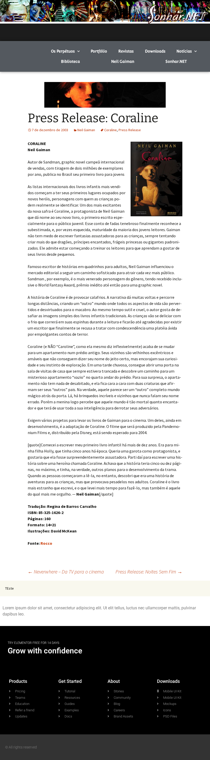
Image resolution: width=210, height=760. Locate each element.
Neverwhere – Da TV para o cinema (66, 571)
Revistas (126, 51)
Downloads (155, 51)
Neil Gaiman (122, 61)
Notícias (184, 51)
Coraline (110, 130)
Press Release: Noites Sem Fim (149, 571)
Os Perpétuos (63, 51)
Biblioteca (70, 61)
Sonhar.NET (176, 61)
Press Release (130, 130)
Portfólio (99, 51)
